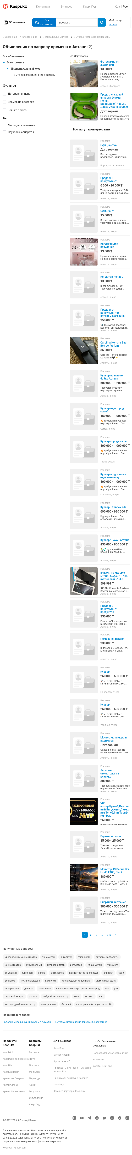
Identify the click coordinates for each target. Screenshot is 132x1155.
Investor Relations (102, 1066)
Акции (32, 1085)
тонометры (48, 957)
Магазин (34, 1052)
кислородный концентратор (21, 957)
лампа (41, 972)
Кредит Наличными (14, 1091)
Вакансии (98, 1059)
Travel (32, 1058)
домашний (11, 972)
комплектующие (30, 980)
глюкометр (84, 957)
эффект (89, 996)
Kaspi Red (8, 1065)
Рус (125, 6)
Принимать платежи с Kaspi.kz (70, 1078)
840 (109, 935)
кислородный (34, 965)
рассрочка (45, 988)
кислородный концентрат (76, 980)
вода (76, 996)
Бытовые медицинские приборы (34, 74)
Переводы (35, 1078)
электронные (48, 1004)
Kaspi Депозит (11, 1071)
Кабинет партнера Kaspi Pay (69, 1091)
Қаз (117, 6)
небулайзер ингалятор (55, 996)
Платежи (34, 1065)
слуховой (27, 972)
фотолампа (57, 972)
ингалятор (66, 957)
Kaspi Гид (34, 1104)
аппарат (108, 972)
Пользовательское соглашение (110, 1053)
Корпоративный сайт (15, 1147)
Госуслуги (34, 1091)
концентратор (13, 965)
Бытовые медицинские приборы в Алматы (27, 1022)
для (101, 996)
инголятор (76, 965)
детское (28, 988)
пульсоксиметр (56, 965)
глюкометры (94, 965)
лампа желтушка (106, 980)
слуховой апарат (14, 996)
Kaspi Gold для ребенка (16, 1058)
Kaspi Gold (8, 1052)
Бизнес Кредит (61, 1054)
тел (107, 988)
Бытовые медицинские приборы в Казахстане (81, 1022)
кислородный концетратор (20, 1004)
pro (116, 988)
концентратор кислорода (83, 972)
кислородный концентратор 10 (94, 1004)
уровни (33, 996)
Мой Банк (34, 1071)
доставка (10, 980)
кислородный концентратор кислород (78, 988)
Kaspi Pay (58, 1048)
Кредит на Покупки (13, 1078)
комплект (50, 980)
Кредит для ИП (11, 1085)
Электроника (15, 62)
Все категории (46, 22)
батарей (66, 1004)
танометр (112, 965)
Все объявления (13, 56)
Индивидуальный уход (25, 68)
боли (121, 972)
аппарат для (12, 988)
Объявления (17, 22)
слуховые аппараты (107, 957)
